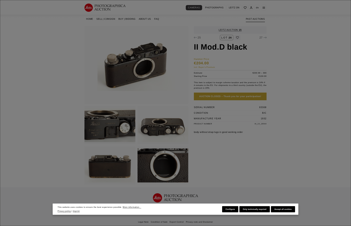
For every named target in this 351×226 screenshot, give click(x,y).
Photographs (214, 7)
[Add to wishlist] (237, 37)
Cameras (194, 7)
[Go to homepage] (105, 7)
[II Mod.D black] (136, 65)
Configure (230, 209)
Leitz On (234, 7)
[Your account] (251, 7)
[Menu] (264, 7)
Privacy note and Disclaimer (199, 222)
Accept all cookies (283, 209)
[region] (136, 105)
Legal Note (143, 222)
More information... (132, 207)
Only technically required (254, 209)
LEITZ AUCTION (230, 30)
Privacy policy (64, 211)
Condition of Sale (159, 222)
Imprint (76, 211)
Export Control (177, 222)
